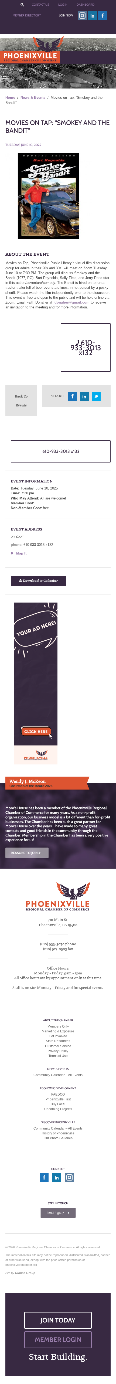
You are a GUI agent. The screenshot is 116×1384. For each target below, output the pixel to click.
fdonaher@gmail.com (71, 302)
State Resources (58, 1041)
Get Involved (58, 1036)
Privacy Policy (58, 1051)
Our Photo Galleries (58, 1138)
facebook (102, 15)
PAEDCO (58, 1094)
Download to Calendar (40, 581)
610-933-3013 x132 (85, 347)
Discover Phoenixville (58, 1122)
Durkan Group (25, 1272)
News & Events (33, 98)
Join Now (66, 15)
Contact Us (40, 4)
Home (10, 98)
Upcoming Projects (58, 1109)
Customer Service (58, 1046)
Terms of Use (58, 1056)
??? (22, 4)
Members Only (58, 1026)
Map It (21, 553)
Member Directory (27, 15)
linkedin (92, 15)
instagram (82, 15)
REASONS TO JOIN (26, 853)
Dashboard (85, 4)
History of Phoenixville (58, 1133)
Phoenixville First (58, 1099)
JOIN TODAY (58, 1320)
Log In (62, 4)
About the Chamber (58, 1020)
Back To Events (21, 400)
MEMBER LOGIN (58, 1340)
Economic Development (58, 1088)
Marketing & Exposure (58, 1031)
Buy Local (58, 1104)
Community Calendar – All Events (58, 1075)
